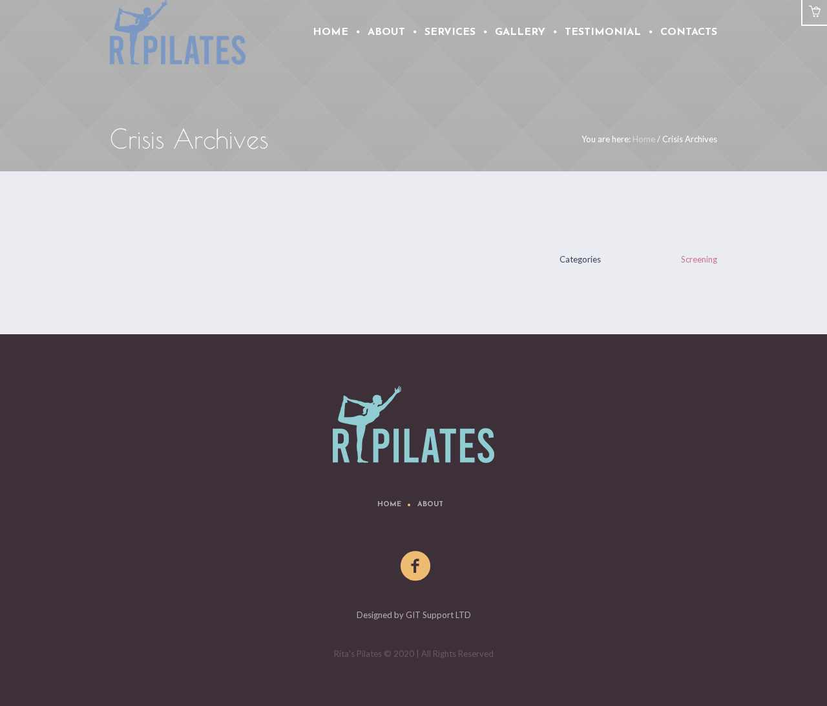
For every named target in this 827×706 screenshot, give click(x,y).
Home (644, 139)
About (430, 504)
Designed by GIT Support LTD (414, 615)
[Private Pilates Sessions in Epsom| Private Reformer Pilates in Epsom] (413, 424)
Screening (699, 259)
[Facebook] (416, 566)
